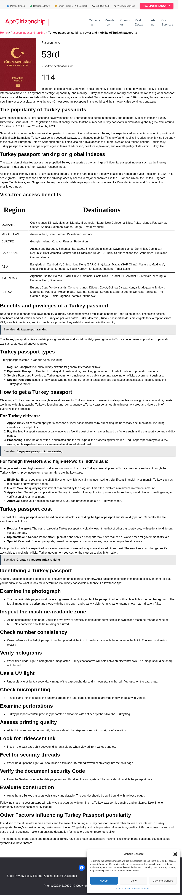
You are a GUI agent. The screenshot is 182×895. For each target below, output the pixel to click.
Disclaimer (70, 875)
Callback (83, 6)
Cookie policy (52, 875)
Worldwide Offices (126, 6)
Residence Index (41, 6)
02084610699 (102, 6)
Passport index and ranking (28, 32)
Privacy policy (23, 875)
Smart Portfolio (65, 6)
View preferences (163, 880)
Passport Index (17, 6)
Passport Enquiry (156, 5)
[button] (175, 854)
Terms (38, 875)
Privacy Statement (140, 888)
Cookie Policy (123, 888)
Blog (10, 875)
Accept (104, 880)
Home (4, 32)
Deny (133, 880)
